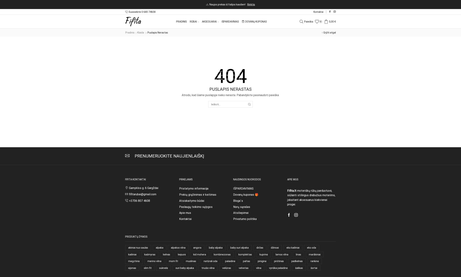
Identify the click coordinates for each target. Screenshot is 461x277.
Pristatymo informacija (193, 188)
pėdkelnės (297, 261)
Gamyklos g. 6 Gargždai (143, 188)
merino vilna (154, 261)
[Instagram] (335, 11)
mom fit (173, 261)
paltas (246, 261)
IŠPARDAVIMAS (243, 188)
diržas (259, 247)
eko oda (311, 247)
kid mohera (199, 254)
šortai (314, 268)
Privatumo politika (245, 219)
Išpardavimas (230, 21)
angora (197, 247)
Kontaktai (318, 11)
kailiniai (132, 254)
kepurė (182, 254)
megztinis (134, 261)
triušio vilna (208, 268)
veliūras (226, 268)
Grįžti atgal (329, 32)
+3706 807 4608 (139, 200)
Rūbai (193, 21)
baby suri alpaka (239, 247)
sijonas (132, 268)
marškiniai (315, 254)
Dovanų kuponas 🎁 (245, 194)
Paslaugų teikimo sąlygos (195, 207)
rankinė (314, 261)
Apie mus (185, 213)
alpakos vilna (178, 247)
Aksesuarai (209, 21)
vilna (258, 268)
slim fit (148, 268)
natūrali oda (210, 261)
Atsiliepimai (241, 213)
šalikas (299, 268)
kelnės (166, 254)
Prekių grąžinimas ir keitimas (197, 194)
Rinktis (251, 4)
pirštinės (279, 261)
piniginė (262, 261)
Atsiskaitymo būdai (191, 200)
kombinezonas (222, 254)
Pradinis (181, 21)
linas (298, 254)
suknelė (163, 268)
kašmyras (149, 254)
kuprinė (263, 254)
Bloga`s (238, 200)
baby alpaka (216, 247)
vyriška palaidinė (278, 268)
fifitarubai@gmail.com (142, 194)
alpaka (159, 247)
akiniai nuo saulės (138, 247)
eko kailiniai (293, 247)
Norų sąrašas (241, 207)
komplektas (245, 254)
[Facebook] (330, 11)
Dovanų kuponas (256, 21)
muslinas (191, 261)
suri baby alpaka (185, 268)
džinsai (275, 247)
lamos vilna (282, 254)
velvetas (244, 268)
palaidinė (230, 261)
